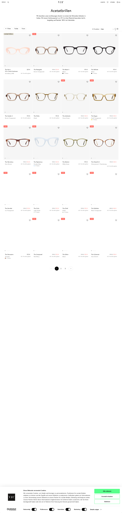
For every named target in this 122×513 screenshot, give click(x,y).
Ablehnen (107, 501)
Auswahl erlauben (107, 496)
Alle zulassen (107, 491)
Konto (103, 2)
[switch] (51, 509)
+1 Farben (66, 73)
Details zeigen (94, 509)
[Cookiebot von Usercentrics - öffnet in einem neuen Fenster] (11, 509)
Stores (112, 2)
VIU (61, 2)
